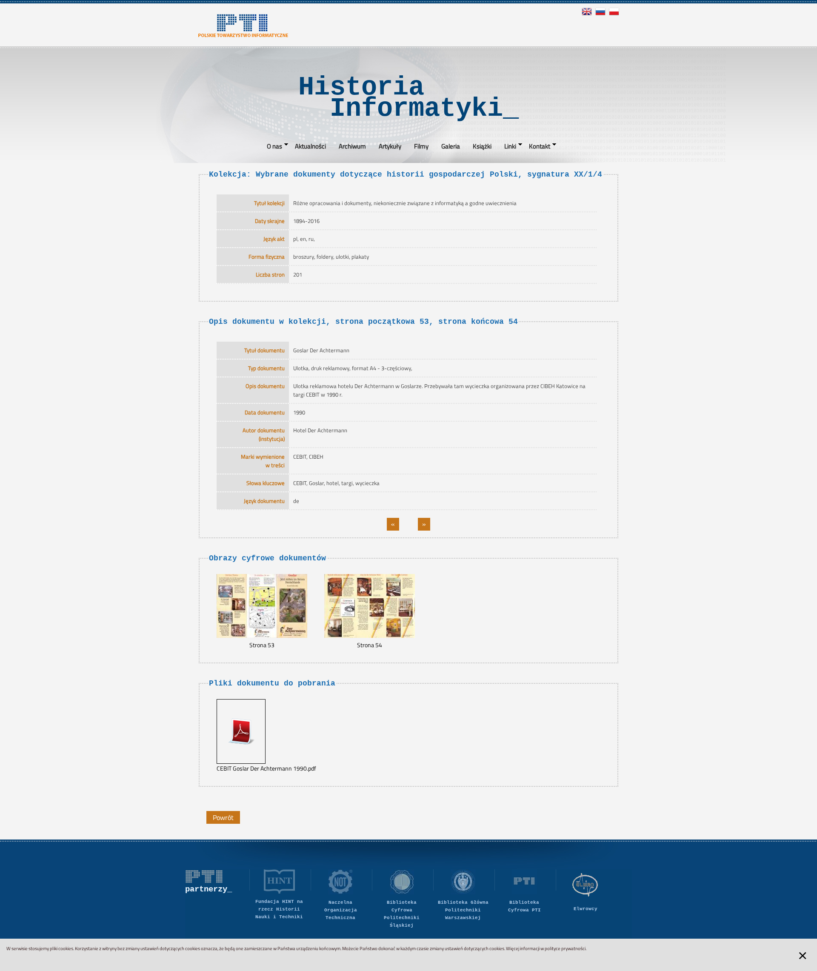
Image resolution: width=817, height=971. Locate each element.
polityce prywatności (565, 948)
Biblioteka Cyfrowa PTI (524, 906)
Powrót (223, 817)
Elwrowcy (585, 908)
